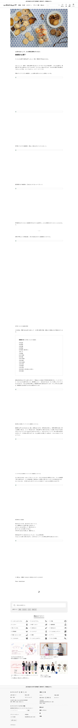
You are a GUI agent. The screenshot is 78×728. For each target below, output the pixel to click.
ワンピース (24, 609)
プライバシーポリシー (14, 714)
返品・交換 (12, 697)
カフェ (41, 695)
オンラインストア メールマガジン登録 (17, 705)
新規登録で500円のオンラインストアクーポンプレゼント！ (21, 708)
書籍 (33, 634)
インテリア (34, 631)
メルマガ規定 (12, 716)
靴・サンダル (15, 627)
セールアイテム (35, 621)
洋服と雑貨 (56, 695)
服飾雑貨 (53, 624)
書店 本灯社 (42, 697)
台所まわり (34, 627)
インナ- (29, 609)
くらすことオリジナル (17, 621)
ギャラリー (56, 697)
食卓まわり (53, 627)
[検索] (59, 5)
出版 (41, 716)
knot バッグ (34, 609)
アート (52, 634)
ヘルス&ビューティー (55, 631)
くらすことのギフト (36, 638)
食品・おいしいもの (16, 634)
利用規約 (26, 714)
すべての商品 (54, 638)
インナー (14, 624)
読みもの (42, 707)
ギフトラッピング (28, 697)
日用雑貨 (14, 631)
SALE (20, 609)
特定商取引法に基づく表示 (30, 716)
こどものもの (15, 638)
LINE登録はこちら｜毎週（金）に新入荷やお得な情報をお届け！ (39, 1)
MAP (52, 701)
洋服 (52, 621)
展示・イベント (43, 710)
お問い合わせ (13, 720)
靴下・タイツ (34, 624)
